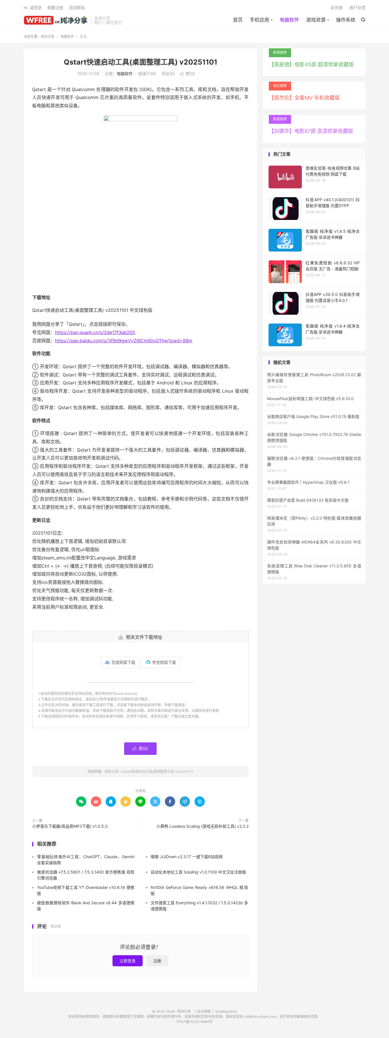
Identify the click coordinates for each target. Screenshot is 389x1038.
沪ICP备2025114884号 (195, 1022)
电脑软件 (289, 20)
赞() (187, 73)
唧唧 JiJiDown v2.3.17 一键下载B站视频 (187, 856)
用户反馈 (357, 7)
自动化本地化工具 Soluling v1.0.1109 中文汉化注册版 (198, 872)
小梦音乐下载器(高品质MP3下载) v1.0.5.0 (70, 826)
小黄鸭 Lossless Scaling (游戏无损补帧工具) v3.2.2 (202, 826)
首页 (238, 20)
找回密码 (77, 7)
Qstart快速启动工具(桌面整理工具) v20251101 (140, 62)
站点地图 (204, 1011)
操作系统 (345, 20)
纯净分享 (56, 20)
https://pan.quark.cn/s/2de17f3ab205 (95, 332)
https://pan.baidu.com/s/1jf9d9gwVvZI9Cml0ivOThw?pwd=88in (123, 340)
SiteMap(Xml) (226, 1011)
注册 (157, 960)
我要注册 (55, 7)
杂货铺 (336, 7)
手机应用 (259, 20)
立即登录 (128, 960)
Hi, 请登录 (33, 7)
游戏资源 (315, 20)
